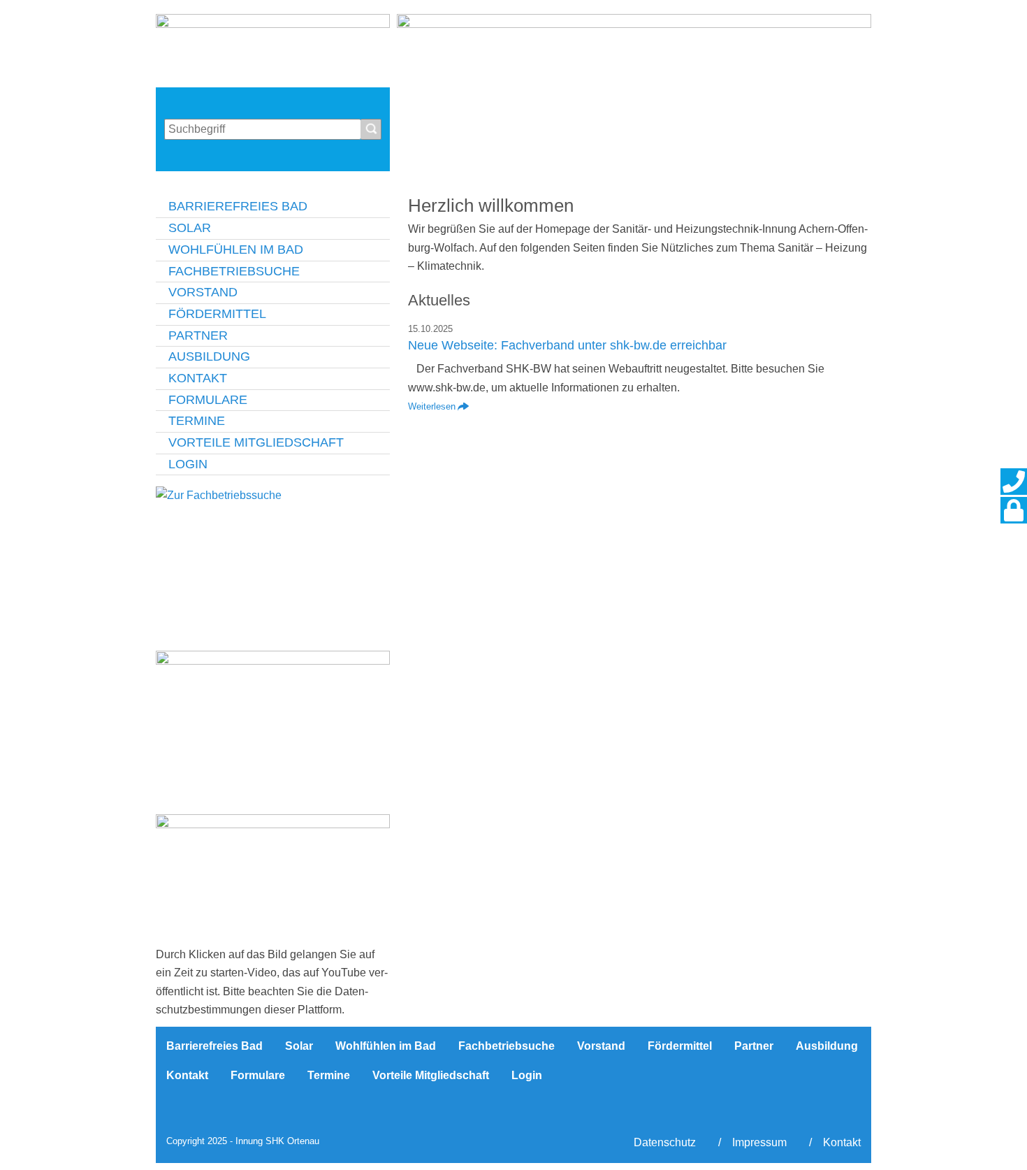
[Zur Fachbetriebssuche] (273, 565)
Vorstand (203, 292)
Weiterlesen (432, 406)
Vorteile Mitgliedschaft (256, 442)
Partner (198, 335)
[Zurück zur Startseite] (273, 47)
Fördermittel (217, 314)
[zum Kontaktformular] (1013, 481)
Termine (196, 421)
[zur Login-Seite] (1013, 510)
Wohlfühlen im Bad (235, 250)
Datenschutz (665, 1142)
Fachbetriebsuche (234, 271)
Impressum (759, 1142)
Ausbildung (209, 356)
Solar (189, 228)
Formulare (207, 400)
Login (187, 464)
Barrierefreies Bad (237, 206)
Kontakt (197, 378)
